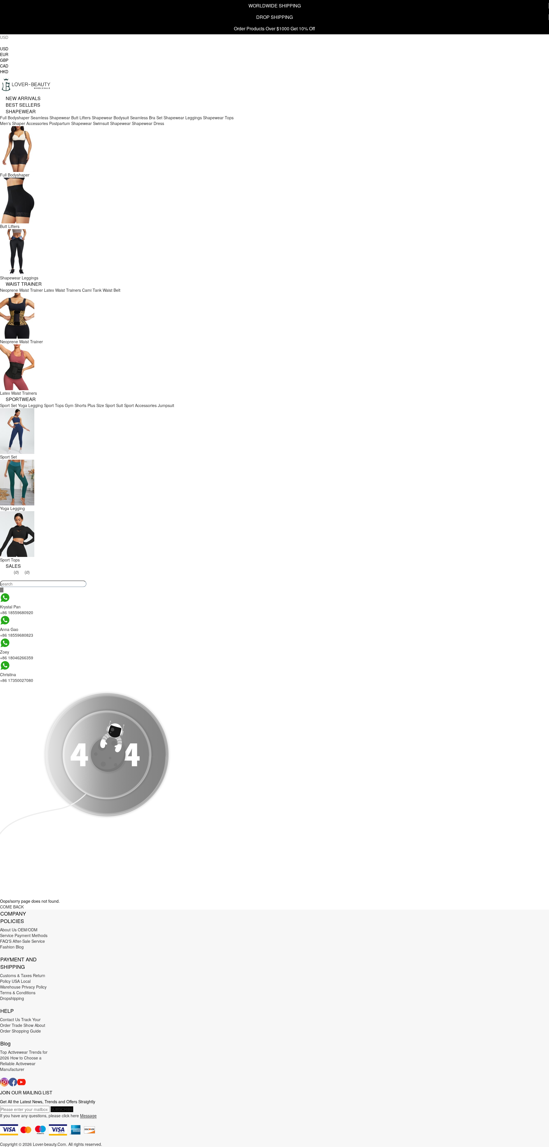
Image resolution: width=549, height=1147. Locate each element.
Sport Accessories (140, 405)
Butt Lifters (81, 117)
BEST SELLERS (23, 105)
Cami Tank (92, 290)
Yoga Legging (30, 405)
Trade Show (22, 1025)
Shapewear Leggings (183, 117)
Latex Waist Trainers (62, 290)
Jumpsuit (166, 405)
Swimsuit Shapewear (112, 123)
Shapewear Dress (148, 123)
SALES (13, 566)
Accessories (37, 123)
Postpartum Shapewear (70, 123)
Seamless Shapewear (50, 117)
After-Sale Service (29, 941)
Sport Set (8, 405)
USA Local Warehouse (15, 984)
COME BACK (12, 907)
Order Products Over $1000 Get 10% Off (274, 28)
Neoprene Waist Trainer (21, 290)
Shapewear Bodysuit (110, 117)
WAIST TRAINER (24, 284)
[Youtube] (21, 1082)
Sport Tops (54, 405)
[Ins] (4, 1082)
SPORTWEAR (21, 399)
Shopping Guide (26, 1031)
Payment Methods (31, 935)
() (16, 572)
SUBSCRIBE (62, 1109)
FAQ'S (5, 941)
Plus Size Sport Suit (105, 405)
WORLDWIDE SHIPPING (274, 5)
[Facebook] (13, 1082)
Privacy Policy (34, 987)
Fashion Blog (12, 947)
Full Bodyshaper (14, 117)
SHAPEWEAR (21, 111)
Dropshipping (12, 998)
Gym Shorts (75, 405)
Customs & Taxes (16, 975)
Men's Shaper (12, 123)
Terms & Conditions (17, 992)
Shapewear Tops (218, 117)
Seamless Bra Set (146, 117)
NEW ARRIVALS (23, 98)
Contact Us (10, 1019)
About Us (8, 929)
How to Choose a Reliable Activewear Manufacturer (20, 1063)
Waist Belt (111, 290)
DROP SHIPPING (274, 17)
